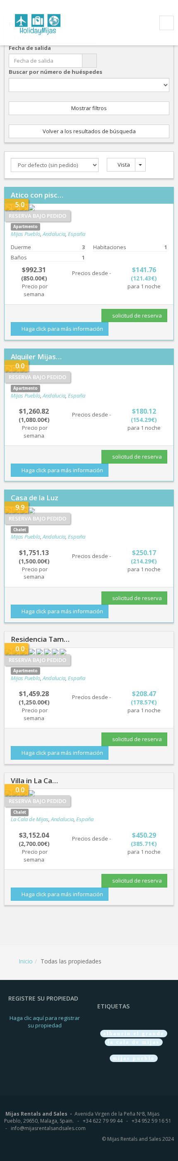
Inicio (26, 961)
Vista (123, 164)
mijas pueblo (134, 1058)
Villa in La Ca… (34, 780)
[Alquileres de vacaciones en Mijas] (43, 23)
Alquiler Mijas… (36, 356)
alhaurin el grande (133, 1033)
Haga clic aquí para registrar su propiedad (45, 1021)
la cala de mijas (134, 1042)
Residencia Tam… (40, 639)
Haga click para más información (61, 328)
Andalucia (54, 234)
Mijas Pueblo (25, 234)
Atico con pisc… (37, 195)
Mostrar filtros (89, 108)
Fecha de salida (30, 48)
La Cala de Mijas (29, 819)
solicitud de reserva (136, 315)
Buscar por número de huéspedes (55, 71)
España (76, 234)
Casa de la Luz (34, 497)
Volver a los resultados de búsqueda (89, 131)
